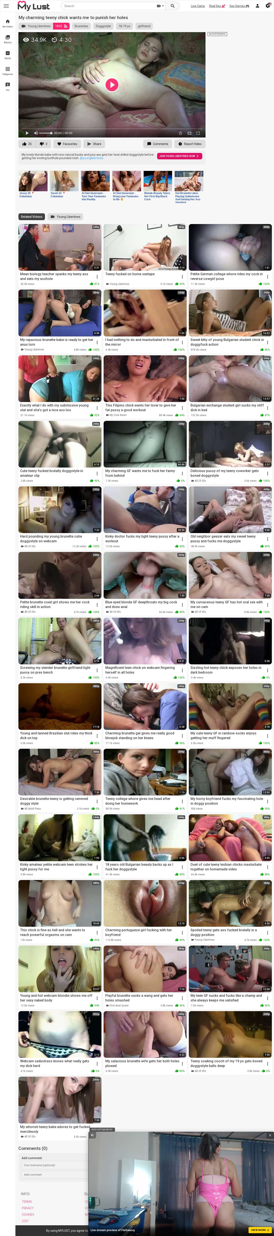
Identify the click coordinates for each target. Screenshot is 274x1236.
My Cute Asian (118, 415)
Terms (27, 1201)
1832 (58, 26)
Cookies (28, 1214)
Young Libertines (39, 26)
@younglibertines (91, 158)
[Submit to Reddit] (188, 37)
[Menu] (257, 6)
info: (25, 1194)
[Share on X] (197, 37)
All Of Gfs (200, 480)
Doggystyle (103, 26)
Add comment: (32, 1158)
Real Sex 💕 (217, 6)
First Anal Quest (119, 1005)
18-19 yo (124, 26)
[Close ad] (270, 1135)
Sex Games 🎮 (239, 6)
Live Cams (198, 6)
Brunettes (81, 26)
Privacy (28, 1208)
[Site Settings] (268, 6)
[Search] (173, 6)
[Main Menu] (6, 6)
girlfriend (144, 26)
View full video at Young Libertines (152, 37)
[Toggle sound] (92, 1135)
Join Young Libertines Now (177, 156)
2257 (25, 1221)
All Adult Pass (32, 808)
